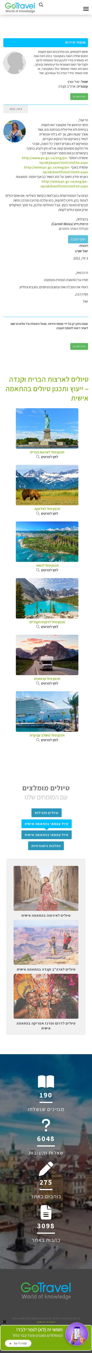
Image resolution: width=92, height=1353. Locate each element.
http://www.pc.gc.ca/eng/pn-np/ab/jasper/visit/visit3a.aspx (55, 160)
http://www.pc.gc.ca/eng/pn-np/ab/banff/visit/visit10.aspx (64, 184)
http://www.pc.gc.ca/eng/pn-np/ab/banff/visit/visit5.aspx (56, 169)
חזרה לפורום (79, 96)
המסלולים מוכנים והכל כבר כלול (38, 1332)
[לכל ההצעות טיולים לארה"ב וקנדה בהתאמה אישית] (46, 923)
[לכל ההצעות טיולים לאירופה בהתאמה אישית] (46, 869)
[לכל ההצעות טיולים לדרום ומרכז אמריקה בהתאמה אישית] (46, 977)
